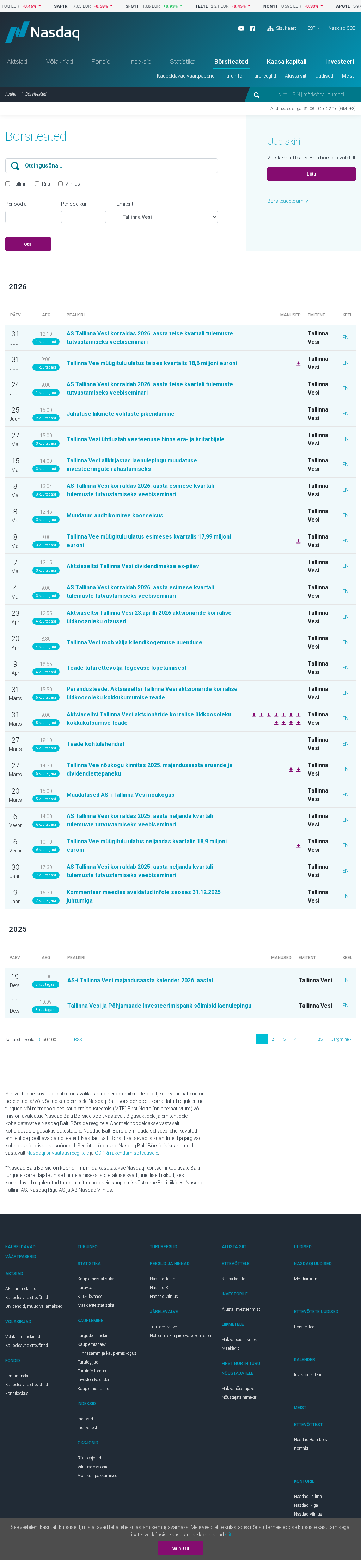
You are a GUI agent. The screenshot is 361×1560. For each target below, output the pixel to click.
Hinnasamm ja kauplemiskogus (107, 1353)
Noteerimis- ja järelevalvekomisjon (180, 1335)
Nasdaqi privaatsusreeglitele (57, 1153)
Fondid (101, 61)
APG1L (324, 6)
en (345, 337)
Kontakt (301, 1448)
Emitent (125, 204)
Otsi (28, 244)
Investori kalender (93, 1379)
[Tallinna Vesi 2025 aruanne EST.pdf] (290, 769)
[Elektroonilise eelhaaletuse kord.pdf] (290, 722)
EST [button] (311, 28)
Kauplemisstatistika (96, 1278)
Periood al (16, 204)
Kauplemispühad (93, 1388)
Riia (46, 184)
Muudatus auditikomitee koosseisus (115, 515)
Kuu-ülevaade (90, 1296)
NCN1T (252, 6)
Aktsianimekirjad (20, 1288)
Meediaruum (305, 1278)
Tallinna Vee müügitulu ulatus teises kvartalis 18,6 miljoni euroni (152, 363)
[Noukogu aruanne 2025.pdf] (290, 714)
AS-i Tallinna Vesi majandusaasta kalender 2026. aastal (140, 980)
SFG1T (114, 6)
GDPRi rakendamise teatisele (126, 1153)
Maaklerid (231, 1348)
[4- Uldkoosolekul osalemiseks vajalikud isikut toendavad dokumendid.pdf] (260, 714)
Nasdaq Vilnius (164, 1296)
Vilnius (72, 184)
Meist (348, 76)
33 (320, 1039)
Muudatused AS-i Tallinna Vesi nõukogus (121, 794)
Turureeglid (263, 76)
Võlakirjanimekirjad (22, 1336)
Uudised (324, 76)
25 (39, 1039)
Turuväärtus (89, 1287)
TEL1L (183, 6)
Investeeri (339, 61)
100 (52, 1039)
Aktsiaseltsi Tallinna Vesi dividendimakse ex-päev (133, 566)
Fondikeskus (17, 1393)
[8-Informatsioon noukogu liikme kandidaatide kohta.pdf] (253, 714)
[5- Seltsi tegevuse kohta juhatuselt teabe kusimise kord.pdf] (283, 714)
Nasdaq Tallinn (164, 1278)
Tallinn (19, 184)
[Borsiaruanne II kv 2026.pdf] (297, 363)
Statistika (182, 61)
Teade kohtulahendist (95, 744)
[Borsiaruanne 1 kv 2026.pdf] (297, 541)
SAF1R (42, 6)
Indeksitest (87, 1427)
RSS (78, 1039)
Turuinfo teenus (92, 1370)
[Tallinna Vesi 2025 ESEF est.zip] (297, 769)
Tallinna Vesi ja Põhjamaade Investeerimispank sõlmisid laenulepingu (159, 1005)
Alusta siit (295, 76)
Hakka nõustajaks (238, 1388)
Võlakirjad (59, 61)
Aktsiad (17, 61)
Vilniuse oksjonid (93, 1466)
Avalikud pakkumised (97, 1475)
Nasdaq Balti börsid (312, 1439)
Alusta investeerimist (241, 1309)
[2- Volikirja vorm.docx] (268, 714)
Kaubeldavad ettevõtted (26, 1297)
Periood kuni (75, 204)
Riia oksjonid (89, 1458)
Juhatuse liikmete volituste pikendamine (121, 414)
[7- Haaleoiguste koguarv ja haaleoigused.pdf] (283, 722)
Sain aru (180, 1548)
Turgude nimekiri (93, 1335)
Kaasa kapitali (286, 61)
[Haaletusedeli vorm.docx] (275, 714)
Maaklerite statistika (96, 1305)
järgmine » (341, 1039)
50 (45, 1039)
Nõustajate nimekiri (239, 1397)
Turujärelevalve (163, 1326)
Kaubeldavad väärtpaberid (186, 76)
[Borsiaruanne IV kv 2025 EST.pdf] (297, 845)
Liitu (311, 174)
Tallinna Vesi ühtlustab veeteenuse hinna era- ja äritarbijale (146, 439)
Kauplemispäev (92, 1344)
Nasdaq (42, 32)
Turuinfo (233, 76)
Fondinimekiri (18, 1375)
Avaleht (12, 94)
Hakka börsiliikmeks (240, 1339)
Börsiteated (231, 61)
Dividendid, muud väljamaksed (33, 1306)
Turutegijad (88, 1362)
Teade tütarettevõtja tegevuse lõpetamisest (126, 667)
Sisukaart (285, 28)
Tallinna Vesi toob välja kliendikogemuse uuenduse (134, 642)
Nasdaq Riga (162, 1287)
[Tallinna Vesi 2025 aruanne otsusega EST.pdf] (297, 722)
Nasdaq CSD (342, 28)
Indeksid (140, 61)
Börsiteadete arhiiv (287, 201)
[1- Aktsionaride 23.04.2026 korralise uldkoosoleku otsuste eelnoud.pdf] (297, 714)
